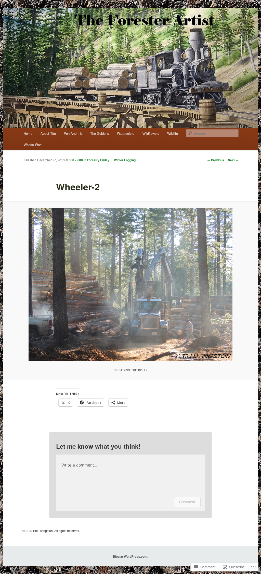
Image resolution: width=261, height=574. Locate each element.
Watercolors (125, 133)
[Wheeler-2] (130, 284)
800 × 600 (76, 160)
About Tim (48, 133)
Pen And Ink (73, 133)
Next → (233, 160)
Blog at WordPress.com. (130, 556)
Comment (187, 502)
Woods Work (33, 144)
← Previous (215, 160)
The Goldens (99, 133)
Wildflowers (150, 133)
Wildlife (172, 133)
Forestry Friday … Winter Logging (111, 160)
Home (28, 133)
